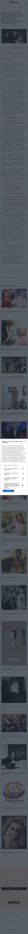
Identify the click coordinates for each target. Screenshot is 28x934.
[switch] (23, 469)
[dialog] (14, 467)
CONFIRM (8, 490)
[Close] (25, 441)
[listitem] (14, 466)
